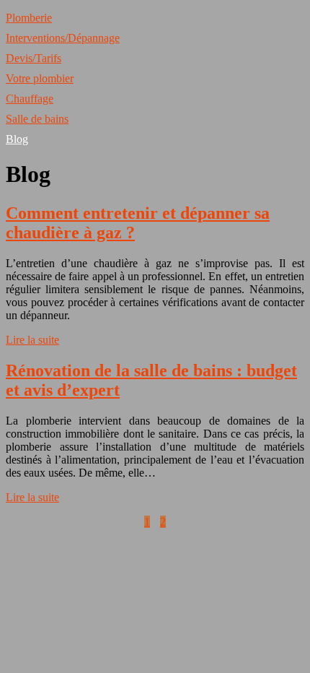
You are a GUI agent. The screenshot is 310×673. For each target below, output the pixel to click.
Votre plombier (40, 78)
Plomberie (29, 18)
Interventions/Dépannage (63, 38)
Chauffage (29, 98)
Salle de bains (37, 119)
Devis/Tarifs (33, 58)
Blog (17, 139)
